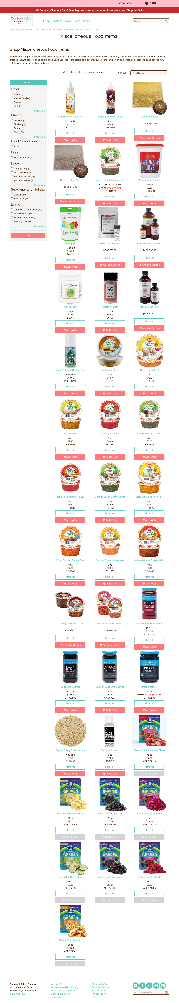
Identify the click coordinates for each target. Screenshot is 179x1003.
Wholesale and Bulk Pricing (64, 987)
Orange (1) (19, 102)
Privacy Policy (99, 993)
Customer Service (100, 987)
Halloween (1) (21, 198)
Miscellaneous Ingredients (64, 29)
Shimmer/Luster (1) (23, 157)
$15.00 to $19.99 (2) (24, 180)
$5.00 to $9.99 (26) (23, 172)
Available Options (151, 138)
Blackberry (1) (21, 120)
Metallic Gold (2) (22, 98)
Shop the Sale (135, 10)
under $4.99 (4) (21, 168)
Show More (39, 110)
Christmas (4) (20, 194)
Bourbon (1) (19, 128)
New (68, 20)
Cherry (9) (19, 132)
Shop (46, 20)
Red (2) (17, 106)
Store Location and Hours (63, 990)
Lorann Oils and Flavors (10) (28, 209)
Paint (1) (18, 146)
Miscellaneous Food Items (89, 29)
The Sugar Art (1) (22, 221)
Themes (57, 20)
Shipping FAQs (99, 984)
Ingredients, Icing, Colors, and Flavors (34, 29)
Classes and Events (61, 993)
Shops (13, 29)
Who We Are (57, 984)
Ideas (86, 20)
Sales (77, 20)
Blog (94, 997)
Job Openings (98, 990)
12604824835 (17, 993)
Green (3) (18, 94)
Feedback (56, 997)
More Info (70, 133)
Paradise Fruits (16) (23, 213)
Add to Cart (71, 140)
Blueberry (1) (20, 124)
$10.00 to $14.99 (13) (24, 176)
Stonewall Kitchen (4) (24, 217)
